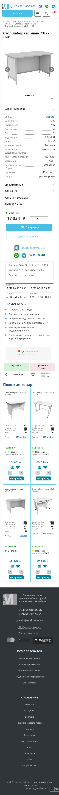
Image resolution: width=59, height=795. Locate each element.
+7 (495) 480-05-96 (24, 6)
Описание (11, 191)
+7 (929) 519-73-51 (29, 614)
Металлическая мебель (29, 670)
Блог (29, 747)
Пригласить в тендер (42, 366)
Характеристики (15, 108)
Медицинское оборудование (29, 676)
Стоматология (29, 682)
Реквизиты (29, 735)
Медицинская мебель (29, 658)
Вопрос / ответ (29, 765)
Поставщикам (29, 753)
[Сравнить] (12, 467)
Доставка (29, 716)
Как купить (29, 710)
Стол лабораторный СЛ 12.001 (43, 393)
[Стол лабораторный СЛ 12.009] (43, 505)
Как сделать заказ (29, 741)
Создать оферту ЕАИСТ (33, 247)
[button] (7, 69)
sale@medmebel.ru (16, 297)
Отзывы (29, 759)
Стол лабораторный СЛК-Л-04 (14, 490)
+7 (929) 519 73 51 (40, 288)
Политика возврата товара (29, 722)
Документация (14, 185)
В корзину (32, 227)
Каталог (17, 13)
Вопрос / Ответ (14, 203)
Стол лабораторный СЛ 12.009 (43, 490)
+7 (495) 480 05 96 (16, 288)
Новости (29, 704)
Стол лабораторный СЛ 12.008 (15, 393)
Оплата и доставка (16, 197)
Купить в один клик (29, 236)
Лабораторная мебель (29, 664)
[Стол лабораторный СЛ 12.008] (16, 409)
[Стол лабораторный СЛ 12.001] (43, 409)
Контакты (29, 729)
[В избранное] (18, 467)
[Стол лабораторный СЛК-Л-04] (16, 505)
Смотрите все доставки (21, 275)
